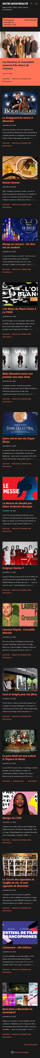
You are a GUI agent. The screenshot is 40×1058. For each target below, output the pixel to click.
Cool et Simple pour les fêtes (19, 694)
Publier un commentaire (21, 79)
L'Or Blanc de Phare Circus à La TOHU (19, 310)
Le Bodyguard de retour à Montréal (17, 119)
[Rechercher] (31, 3)
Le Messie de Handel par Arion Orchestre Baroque (17, 505)
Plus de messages (31, 1045)
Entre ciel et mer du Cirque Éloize (18, 440)
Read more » (7, 81)
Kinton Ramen (11, 182)
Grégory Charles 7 (13, 568)
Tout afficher (30, 20)
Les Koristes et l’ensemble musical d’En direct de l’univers (18, 65)
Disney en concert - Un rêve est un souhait (18, 245)
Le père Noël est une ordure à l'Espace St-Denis (19, 757)
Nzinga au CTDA (11, 818)
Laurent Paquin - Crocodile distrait (18, 631)
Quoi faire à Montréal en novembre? (17, 1010)
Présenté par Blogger (21, 1052)
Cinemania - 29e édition (16, 947)
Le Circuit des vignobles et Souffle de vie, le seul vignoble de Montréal (18, 883)
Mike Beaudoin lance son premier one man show (17, 375)
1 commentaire (18, 781)
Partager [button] (6, 79)
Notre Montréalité (15, 3)
